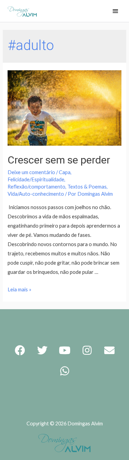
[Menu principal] (115, 11)
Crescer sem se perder (59, 160)
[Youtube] (64, 350)
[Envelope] (109, 350)
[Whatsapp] (64, 371)
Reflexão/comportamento (36, 187)
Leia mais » (19, 289)
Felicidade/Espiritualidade (36, 179)
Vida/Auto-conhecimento (36, 194)
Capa (65, 172)
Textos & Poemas (87, 187)
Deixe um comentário (31, 172)
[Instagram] (87, 350)
